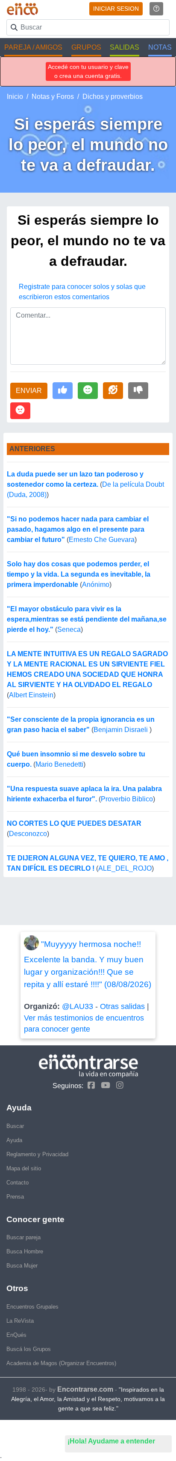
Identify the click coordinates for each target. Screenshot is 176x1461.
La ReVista (20, 1321)
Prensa (15, 1196)
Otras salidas (122, 1006)
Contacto (17, 1182)
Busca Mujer (22, 1265)
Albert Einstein (31, 695)
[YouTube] (103, 1085)
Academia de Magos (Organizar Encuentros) (61, 1363)
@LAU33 (77, 1006)
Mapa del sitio (23, 1168)
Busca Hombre (24, 1251)
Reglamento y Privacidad (37, 1154)
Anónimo (95, 584)
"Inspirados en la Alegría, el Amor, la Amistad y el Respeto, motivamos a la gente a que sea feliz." (88, 1399)
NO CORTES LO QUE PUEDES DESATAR (74, 823)
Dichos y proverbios (112, 96)
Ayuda (14, 1140)
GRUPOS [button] (86, 47)
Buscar (15, 1126)
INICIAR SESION (116, 8)
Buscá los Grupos (28, 1349)
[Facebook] (89, 1085)
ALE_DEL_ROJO (125, 868)
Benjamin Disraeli (122, 729)
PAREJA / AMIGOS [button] (33, 47)
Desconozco (28, 833)
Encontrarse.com (85, 1389)
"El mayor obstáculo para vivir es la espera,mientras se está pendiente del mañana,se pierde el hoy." (87, 619)
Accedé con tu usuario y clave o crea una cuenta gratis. (88, 71)
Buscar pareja (23, 1237)
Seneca (69, 629)
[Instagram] (117, 1085)
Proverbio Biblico (127, 799)
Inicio (15, 96)
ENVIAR (29, 390)
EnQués (16, 1335)
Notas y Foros (53, 96)
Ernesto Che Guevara (102, 539)
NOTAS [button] (160, 47)
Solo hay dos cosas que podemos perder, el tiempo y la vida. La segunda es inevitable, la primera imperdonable (78, 574)
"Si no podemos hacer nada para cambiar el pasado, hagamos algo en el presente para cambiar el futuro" (78, 529)
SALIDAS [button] (124, 47)
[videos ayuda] (156, 8)
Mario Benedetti (59, 764)
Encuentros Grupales (32, 1306)
